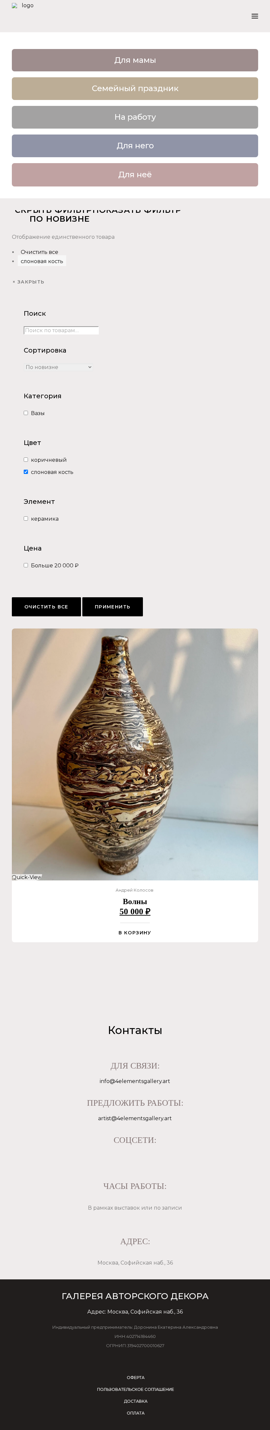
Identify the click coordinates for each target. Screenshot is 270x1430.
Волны (135, 901)
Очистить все (39, 252)
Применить (113, 607)
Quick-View (27, 877)
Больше (55, 565)
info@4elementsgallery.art (135, 1081)
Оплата (136, 1413)
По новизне (60, 219)
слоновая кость (42, 261)
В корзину (135, 933)
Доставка (136, 1401)
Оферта (136, 1377)
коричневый (49, 460)
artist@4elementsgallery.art (135, 1118)
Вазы (38, 413)
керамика (45, 519)
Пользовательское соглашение (135, 1389)
